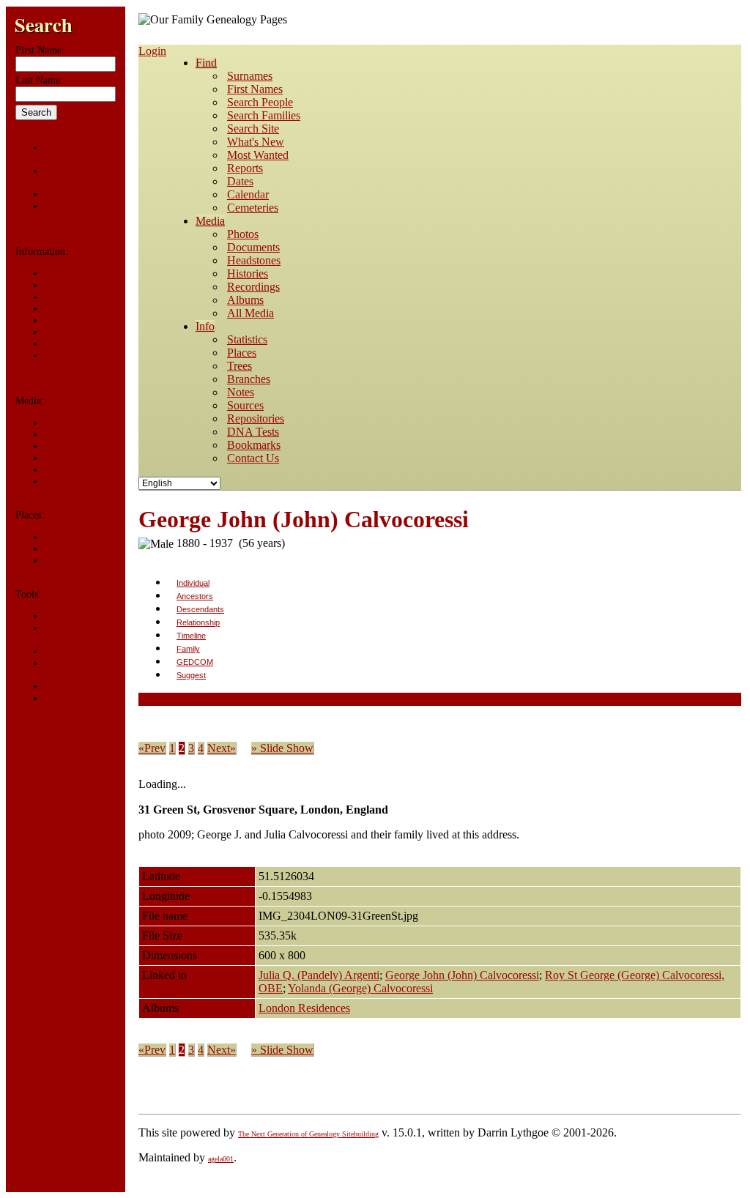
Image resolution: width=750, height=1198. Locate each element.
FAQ (54, 273)
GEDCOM (195, 662)
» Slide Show (282, 748)
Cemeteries (67, 537)
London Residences (304, 1008)
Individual (193, 582)
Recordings (68, 469)
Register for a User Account (73, 212)
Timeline (191, 635)
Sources (61, 332)
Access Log (68, 616)
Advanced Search (65, 153)
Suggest (191, 675)
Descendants (200, 609)
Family (188, 648)
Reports (60, 308)
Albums (61, 434)
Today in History (63, 361)
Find (206, 62)
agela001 (221, 1159)
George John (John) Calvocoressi (462, 975)
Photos (59, 458)
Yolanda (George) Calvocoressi (360, 988)
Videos (59, 481)
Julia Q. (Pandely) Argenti (319, 975)
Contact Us (67, 686)
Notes (56, 296)
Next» (221, 748)
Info (205, 326)
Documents (68, 446)
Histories (63, 285)
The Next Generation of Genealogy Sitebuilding (308, 1134)
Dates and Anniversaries (73, 633)
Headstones (68, 548)
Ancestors (195, 596)
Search (44, 24)
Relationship (198, 622)
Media (210, 221)
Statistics (63, 343)
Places (57, 560)
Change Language (65, 669)
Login (152, 51)
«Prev (152, 748)
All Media (65, 422)
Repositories (70, 320)
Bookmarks (68, 651)
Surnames (65, 170)
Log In (59, 194)
